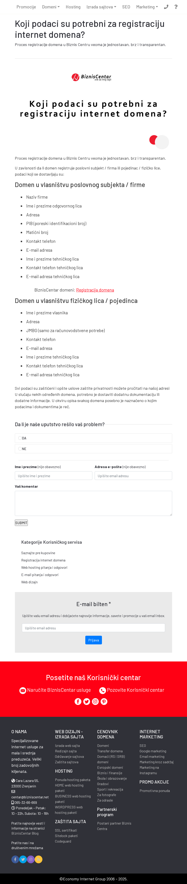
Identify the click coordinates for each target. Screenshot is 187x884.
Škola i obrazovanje (112, 778)
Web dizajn (29, 582)
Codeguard (63, 841)
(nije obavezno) (38, 466)
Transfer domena (110, 751)
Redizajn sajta (66, 751)
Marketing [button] (145, 6)
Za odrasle (105, 800)
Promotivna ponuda (155, 790)
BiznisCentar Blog (25, 833)
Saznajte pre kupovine (38, 553)
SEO (126, 6)
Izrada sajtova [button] (99, 6)
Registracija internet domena (43, 560)
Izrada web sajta (67, 745)
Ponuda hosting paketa (72, 779)
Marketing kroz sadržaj (157, 762)
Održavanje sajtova (69, 756)
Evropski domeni (110, 767)
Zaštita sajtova (66, 762)
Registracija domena (95, 289)
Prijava (93, 640)
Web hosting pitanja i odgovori (44, 567)
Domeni (103, 745)
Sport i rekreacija (110, 789)
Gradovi (103, 784)
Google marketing (153, 751)
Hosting (73, 6)
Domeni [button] (49, 6)
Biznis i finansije (109, 773)
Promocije (26, 6)
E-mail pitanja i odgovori (40, 574)
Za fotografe (106, 794)
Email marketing (152, 756)
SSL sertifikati (66, 830)
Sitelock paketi (66, 835)
